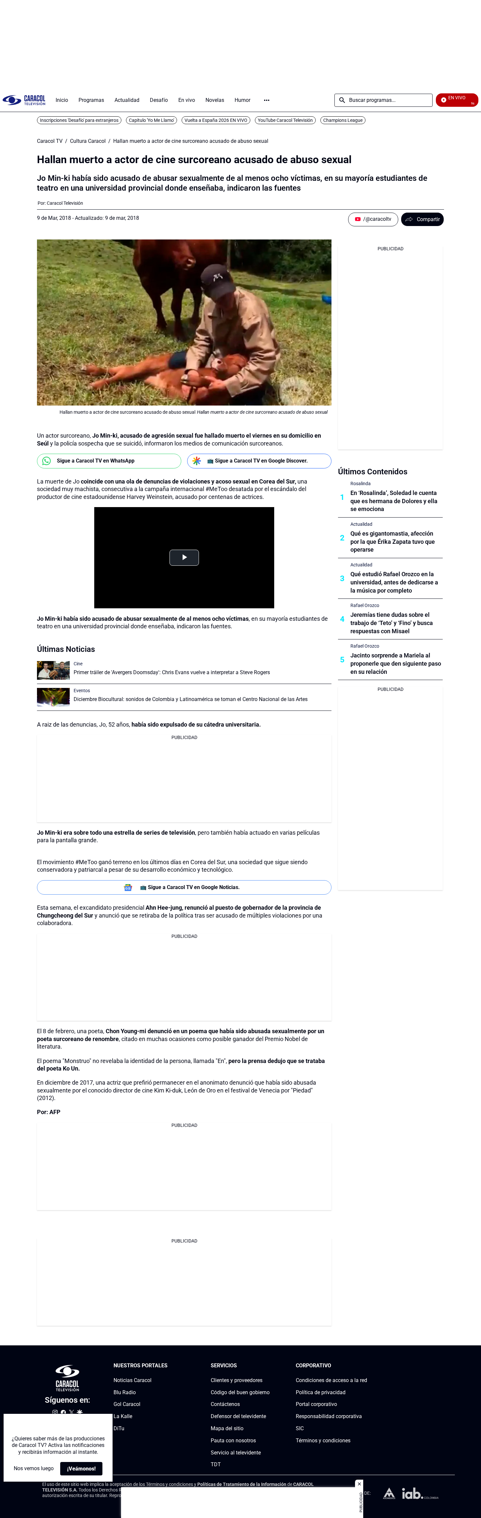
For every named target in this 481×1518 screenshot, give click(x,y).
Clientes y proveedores (236, 1380)
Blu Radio (125, 1392)
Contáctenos (225, 1404)
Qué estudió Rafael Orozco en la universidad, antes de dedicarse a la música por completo (394, 582)
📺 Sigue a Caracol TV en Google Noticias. (190, 887)
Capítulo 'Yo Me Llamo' (151, 120)
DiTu (119, 1428)
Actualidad (361, 524)
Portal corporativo (316, 1404)
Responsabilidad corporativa (329, 1416)
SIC (300, 1428)
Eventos (82, 690)
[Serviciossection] (268, 1365)
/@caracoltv (377, 219)
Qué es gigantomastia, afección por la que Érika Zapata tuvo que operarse (392, 541)
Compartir (428, 219)
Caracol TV (49, 141)
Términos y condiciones (323, 1440)
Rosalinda (360, 483)
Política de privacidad (321, 1392)
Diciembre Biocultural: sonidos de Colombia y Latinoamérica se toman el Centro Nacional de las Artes (191, 699)
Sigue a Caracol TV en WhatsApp (95, 461)
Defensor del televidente (238, 1416)
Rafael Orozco (364, 605)
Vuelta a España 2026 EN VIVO (216, 120)
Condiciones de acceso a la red (331, 1380)
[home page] (24, 100)
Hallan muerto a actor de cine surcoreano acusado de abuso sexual (190, 141)
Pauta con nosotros (233, 1440)
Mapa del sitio (227, 1428)
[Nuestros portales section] (169, 1365)
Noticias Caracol (132, 1380)
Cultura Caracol (88, 141)
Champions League (343, 120)
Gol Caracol (127, 1404)
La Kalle (123, 1416)
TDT (216, 1465)
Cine (78, 663)
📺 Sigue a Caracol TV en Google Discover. (257, 461)
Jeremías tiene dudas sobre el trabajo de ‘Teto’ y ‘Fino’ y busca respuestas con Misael (391, 623)
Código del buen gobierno (240, 1392)
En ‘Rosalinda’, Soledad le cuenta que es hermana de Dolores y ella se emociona (393, 501)
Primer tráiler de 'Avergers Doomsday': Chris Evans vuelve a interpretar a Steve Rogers (172, 672)
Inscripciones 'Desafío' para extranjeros (79, 120)
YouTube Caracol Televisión (285, 120)
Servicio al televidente (236, 1453)
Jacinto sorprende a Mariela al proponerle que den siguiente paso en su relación (395, 663)
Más (267, 100)
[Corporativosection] (365, 1365)
